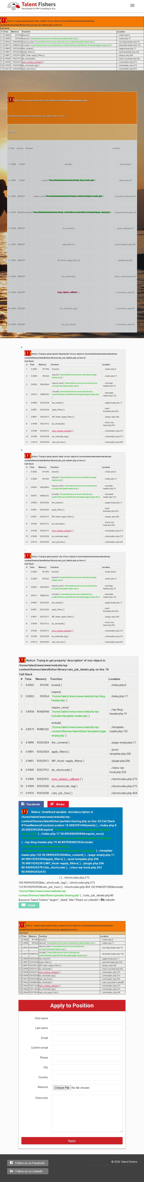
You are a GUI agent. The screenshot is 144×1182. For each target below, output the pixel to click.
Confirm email (39, 1047)
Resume (43, 1087)
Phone (44, 1057)
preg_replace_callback (32, 62)
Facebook (33, 804)
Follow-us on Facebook (29, 1163)
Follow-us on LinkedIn (29, 1171)
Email (31, 905)
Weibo (59, 804)
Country (43, 1077)
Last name (41, 1028)
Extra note (42, 1097)
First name (41, 1018)
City (45, 1067)
